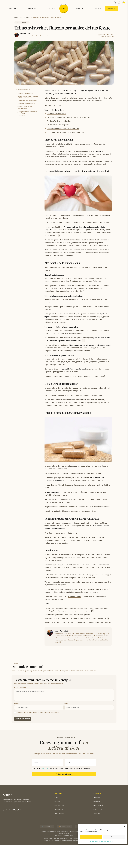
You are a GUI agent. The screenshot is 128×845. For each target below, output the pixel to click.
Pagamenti (97, 801)
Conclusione (21, 116)
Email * (66, 703)
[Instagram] (9, 809)
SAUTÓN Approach (88, 578)
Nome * (16, 703)
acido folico (85, 466)
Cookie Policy (94, 841)
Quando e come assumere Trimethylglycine (25, 107)
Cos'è (56, 797)
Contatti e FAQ (98, 809)
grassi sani (96, 575)
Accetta (90, 837)
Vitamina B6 (72, 507)
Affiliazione (97, 813)
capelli (97, 369)
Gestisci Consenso (64, 833)
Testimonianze (59, 809)
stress (94, 400)
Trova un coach (59, 813)
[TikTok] (19, 809)
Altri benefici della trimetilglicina (27, 100)
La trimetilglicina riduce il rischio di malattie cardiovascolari (28, 97)
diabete (75, 281)
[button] (124, 826)
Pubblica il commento (23, 718)
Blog (21, 17)
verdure (105, 575)
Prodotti (50, 8)
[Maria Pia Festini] (16, 35)
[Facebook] (5, 809)
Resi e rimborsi (98, 805)
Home (16, 17)
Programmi (32, 8)
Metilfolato (63, 507)
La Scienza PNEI (59, 805)
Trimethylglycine (64, 485)
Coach (96, 8)
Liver (93, 511)
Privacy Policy (55, 712)
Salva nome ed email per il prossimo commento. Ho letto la (38, 712)
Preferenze (114, 837)
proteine (88, 575)
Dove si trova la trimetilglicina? (27, 103)
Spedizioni (97, 797)
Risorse (78, 8)
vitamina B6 (95, 466)
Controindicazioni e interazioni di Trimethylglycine (27, 112)
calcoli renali (71, 526)
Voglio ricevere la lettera (64, 774)
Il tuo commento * (20, 687)
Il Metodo (12, 8)
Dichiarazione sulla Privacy (106, 841)
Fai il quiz (111, 8)
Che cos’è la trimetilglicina (25, 93)
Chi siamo (57, 801)
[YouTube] (14, 809)
